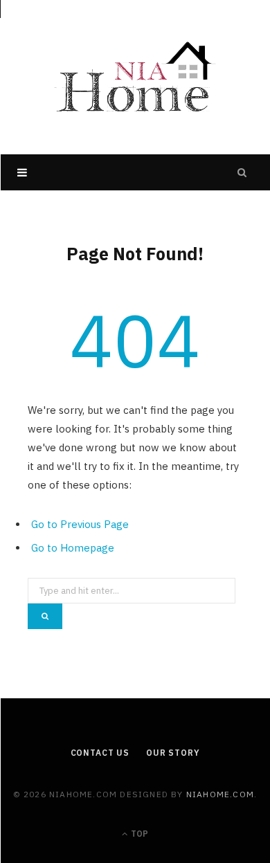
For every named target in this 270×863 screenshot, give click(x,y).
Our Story (173, 752)
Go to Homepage (72, 547)
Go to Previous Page (80, 524)
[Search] (242, 172)
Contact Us (100, 752)
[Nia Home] (135, 77)
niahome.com (220, 794)
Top (138, 833)
